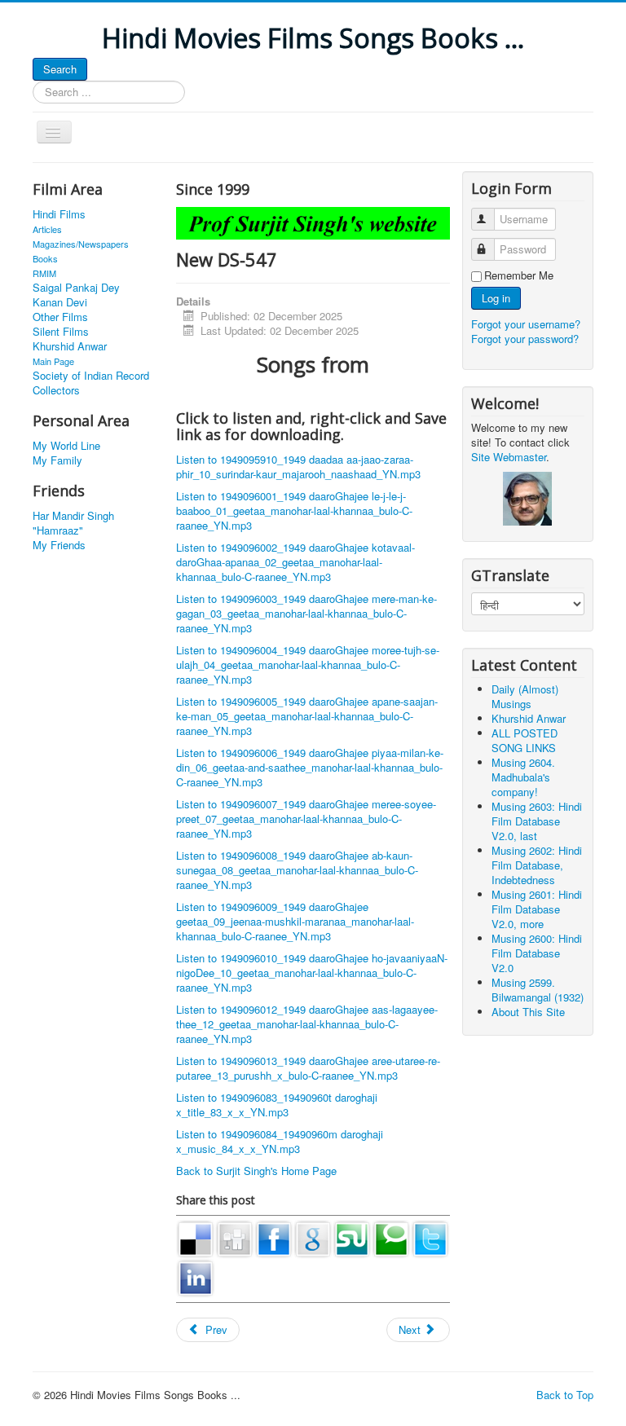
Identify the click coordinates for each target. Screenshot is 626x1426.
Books (45, 258)
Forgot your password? (525, 338)
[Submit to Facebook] (273, 1237)
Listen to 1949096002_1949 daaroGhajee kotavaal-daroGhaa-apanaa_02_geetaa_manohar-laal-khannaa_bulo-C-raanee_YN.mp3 (295, 561)
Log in (496, 298)
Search (60, 69)
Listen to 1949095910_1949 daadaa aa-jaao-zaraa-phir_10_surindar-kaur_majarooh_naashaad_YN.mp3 (298, 466)
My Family (57, 460)
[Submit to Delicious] (195, 1237)
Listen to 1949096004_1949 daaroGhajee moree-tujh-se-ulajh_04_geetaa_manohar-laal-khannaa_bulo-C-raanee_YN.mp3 (307, 664)
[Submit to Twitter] (430, 1237)
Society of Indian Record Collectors (91, 383)
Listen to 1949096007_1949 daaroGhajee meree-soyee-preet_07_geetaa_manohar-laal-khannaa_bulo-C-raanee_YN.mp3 (306, 818)
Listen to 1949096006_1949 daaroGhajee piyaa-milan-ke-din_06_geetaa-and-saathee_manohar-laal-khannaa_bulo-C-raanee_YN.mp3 (309, 767)
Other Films (60, 317)
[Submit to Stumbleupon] (352, 1237)
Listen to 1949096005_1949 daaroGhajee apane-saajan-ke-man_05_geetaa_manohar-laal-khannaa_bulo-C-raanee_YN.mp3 (307, 715)
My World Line (66, 445)
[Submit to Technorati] (391, 1237)
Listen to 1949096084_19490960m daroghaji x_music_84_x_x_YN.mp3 (279, 1141)
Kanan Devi (60, 302)
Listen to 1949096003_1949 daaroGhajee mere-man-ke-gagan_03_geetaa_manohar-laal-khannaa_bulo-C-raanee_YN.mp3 (306, 613)
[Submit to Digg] (234, 1237)
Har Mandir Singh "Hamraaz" (73, 523)
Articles (47, 228)
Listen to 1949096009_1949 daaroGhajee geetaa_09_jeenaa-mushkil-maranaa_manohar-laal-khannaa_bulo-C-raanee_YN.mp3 (295, 921)
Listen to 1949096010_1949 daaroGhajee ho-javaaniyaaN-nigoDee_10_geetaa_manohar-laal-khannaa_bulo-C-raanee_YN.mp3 (311, 972)
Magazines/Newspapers (81, 243)
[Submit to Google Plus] (313, 1237)
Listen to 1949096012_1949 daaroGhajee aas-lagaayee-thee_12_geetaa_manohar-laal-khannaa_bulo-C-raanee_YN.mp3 (307, 1023)
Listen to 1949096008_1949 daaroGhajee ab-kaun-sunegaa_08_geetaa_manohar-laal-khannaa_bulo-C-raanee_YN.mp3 (297, 869)
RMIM (44, 272)
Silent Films (61, 331)
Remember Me (518, 275)
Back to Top (564, 1394)
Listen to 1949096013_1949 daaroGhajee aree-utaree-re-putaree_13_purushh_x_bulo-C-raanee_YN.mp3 (308, 1068)
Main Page (53, 361)
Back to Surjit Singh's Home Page (256, 1170)
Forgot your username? (525, 324)
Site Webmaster (508, 456)
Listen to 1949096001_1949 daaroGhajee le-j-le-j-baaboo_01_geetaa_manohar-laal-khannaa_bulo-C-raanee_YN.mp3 (294, 510)
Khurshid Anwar (70, 346)
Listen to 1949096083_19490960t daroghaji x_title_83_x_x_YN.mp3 (276, 1104)
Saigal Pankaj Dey (76, 287)
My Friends (59, 545)
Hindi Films (59, 214)
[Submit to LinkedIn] (195, 1276)
